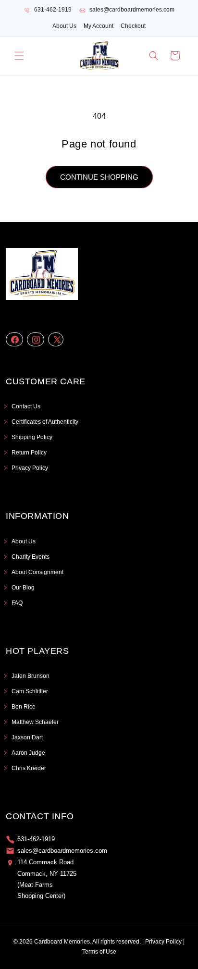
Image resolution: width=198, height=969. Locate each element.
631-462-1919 (53, 9)
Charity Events (31, 556)
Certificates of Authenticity (45, 421)
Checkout (133, 26)
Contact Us (26, 406)
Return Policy (29, 452)
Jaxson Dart (27, 737)
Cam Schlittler (30, 691)
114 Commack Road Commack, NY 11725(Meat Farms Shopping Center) (46, 879)
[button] (19, 55)
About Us (64, 26)
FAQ (17, 603)
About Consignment (37, 572)
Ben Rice (24, 706)
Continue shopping (99, 177)
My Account (98, 26)
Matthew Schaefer (35, 722)
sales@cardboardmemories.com (131, 9)
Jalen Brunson (31, 676)
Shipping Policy (32, 437)
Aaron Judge (28, 752)
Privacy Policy (30, 468)
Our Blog (23, 587)
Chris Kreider (29, 768)
